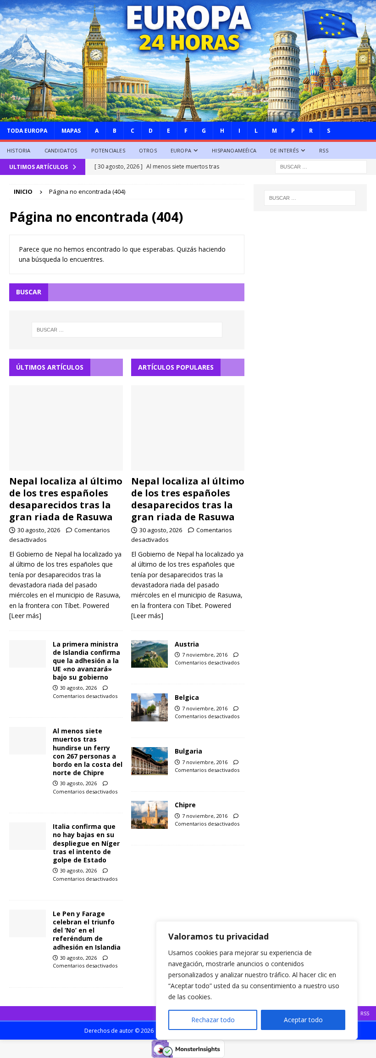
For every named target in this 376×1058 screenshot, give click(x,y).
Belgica (187, 697)
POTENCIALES (108, 150)
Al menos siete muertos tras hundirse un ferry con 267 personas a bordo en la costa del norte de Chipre (87, 751)
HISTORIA (19, 150)
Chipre (185, 804)
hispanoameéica (234, 150)
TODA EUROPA (27, 131)
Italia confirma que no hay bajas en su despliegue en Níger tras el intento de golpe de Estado (86, 843)
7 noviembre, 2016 (204, 654)
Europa (181, 150)
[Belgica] (149, 707)
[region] (257, 980)
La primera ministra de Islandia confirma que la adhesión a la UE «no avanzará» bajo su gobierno (86, 661)
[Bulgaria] (149, 761)
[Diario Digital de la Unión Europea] (188, 116)
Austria (187, 644)
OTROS (148, 150)
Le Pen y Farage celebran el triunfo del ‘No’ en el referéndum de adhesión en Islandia (87, 930)
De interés (284, 150)
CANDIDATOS (60, 150)
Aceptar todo (303, 1019)
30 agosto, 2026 (38, 530)
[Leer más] (25, 615)
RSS (323, 150)
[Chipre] (149, 814)
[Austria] (149, 654)
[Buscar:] (321, 166)
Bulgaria (188, 751)
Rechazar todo (213, 1019)
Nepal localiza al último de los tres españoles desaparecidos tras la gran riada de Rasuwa (65, 499)
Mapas (71, 131)
